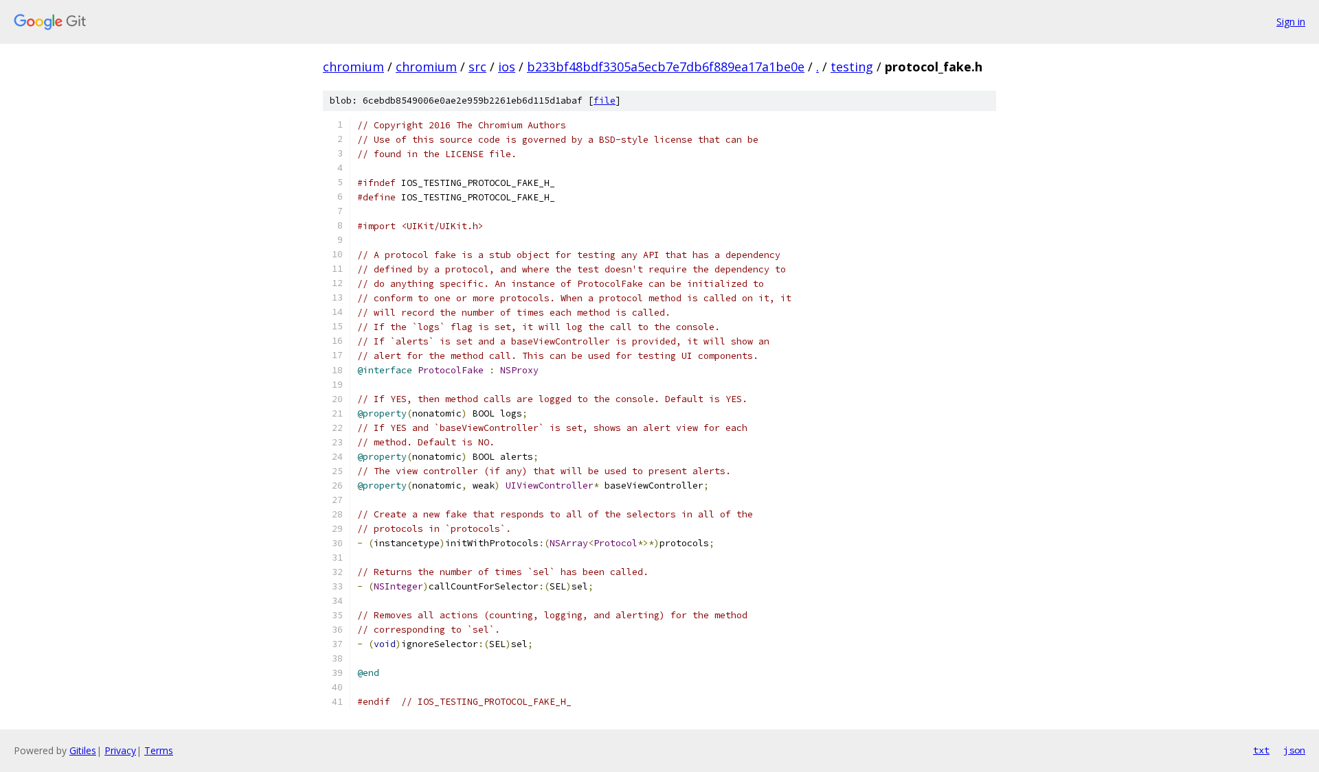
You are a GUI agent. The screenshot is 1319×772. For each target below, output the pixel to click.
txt (1261, 750)
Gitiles (82, 750)
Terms (158, 750)
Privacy (120, 750)
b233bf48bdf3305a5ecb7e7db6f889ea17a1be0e (665, 66)
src (477, 66)
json (1294, 750)
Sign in (1290, 21)
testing (852, 66)
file (605, 100)
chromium (353, 66)
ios (506, 66)
